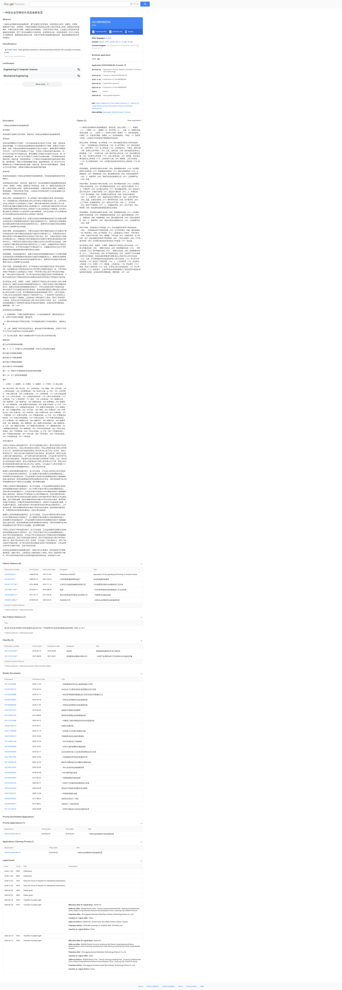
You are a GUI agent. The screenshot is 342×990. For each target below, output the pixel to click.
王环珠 (112, 42)
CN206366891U (10, 804)
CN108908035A (10, 705)
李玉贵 (130, 42)
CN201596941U (10, 736)
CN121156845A (10, 731)
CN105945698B (10, 694)
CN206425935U (10, 799)
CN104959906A (10, 747)
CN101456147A (10, 783)
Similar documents (109, 106)
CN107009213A (10, 715)
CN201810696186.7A (12, 834)
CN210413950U (10, 788)
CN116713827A (10, 809)
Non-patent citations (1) (120, 103)
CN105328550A (10, 752)
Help (202, 986)
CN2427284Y (9, 579)
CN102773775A (10, 584)
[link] (42, 51)
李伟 (107, 42)
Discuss (127, 112)
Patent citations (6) (103, 103)
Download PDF (101, 32)
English (108, 38)
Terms (180, 986)
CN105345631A (10, 689)
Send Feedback (153, 986)
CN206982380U (10, 773)
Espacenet (107, 112)
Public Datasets (168, 986)
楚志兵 (101, 42)
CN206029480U (10, 778)
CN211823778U (10, 757)
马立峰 (124, 42)
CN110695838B (10, 684)
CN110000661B (10, 762)
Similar (130, 32)
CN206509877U (10, 595)
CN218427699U (10, 767)
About (140, 986)
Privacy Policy (191, 986)
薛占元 (118, 42)
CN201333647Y (10, 793)
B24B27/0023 (12, 50)
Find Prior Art (117, 32)
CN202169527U (10, 726)
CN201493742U (10, 710)
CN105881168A (10, 590)
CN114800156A (10, 741)
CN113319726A (10, 656)
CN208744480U (10, 600)
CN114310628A (10, 720)
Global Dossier (117, 112)
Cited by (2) (135, 103)
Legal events (97, 106)
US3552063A (9, 574)
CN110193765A (10, 651)
